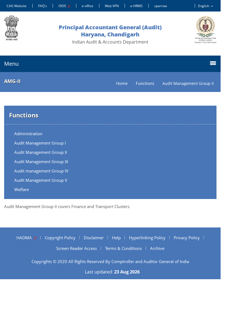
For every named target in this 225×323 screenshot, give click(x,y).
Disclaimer (94, 237)
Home (122, 83)
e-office (87, 6)
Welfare (21, 189)
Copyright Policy (60, 237)
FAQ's (42, 6)
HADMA (25, 237)
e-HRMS (136, 6)
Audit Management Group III (41, 161)
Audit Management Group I (40, 143)
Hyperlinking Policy (147, 237)
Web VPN (112, 6)
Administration (28, 133)
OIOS (63, 6)
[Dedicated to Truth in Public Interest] (205, 29)
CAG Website (17, 6)
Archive (157, 248)
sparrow (160, 6)
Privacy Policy (187, 237)
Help (116, 237)
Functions (145, 83)
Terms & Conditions (123, 248)
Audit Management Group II (40, 152)
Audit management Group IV (41, 171)
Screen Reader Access (76, 248)
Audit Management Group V (40, 180)
